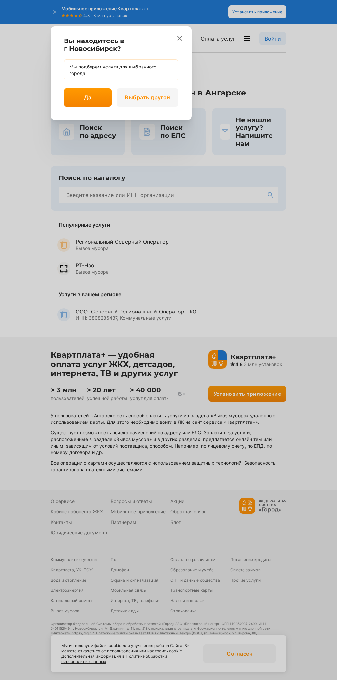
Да (87, 97)
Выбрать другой (147, 97)
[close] (180, 38)
